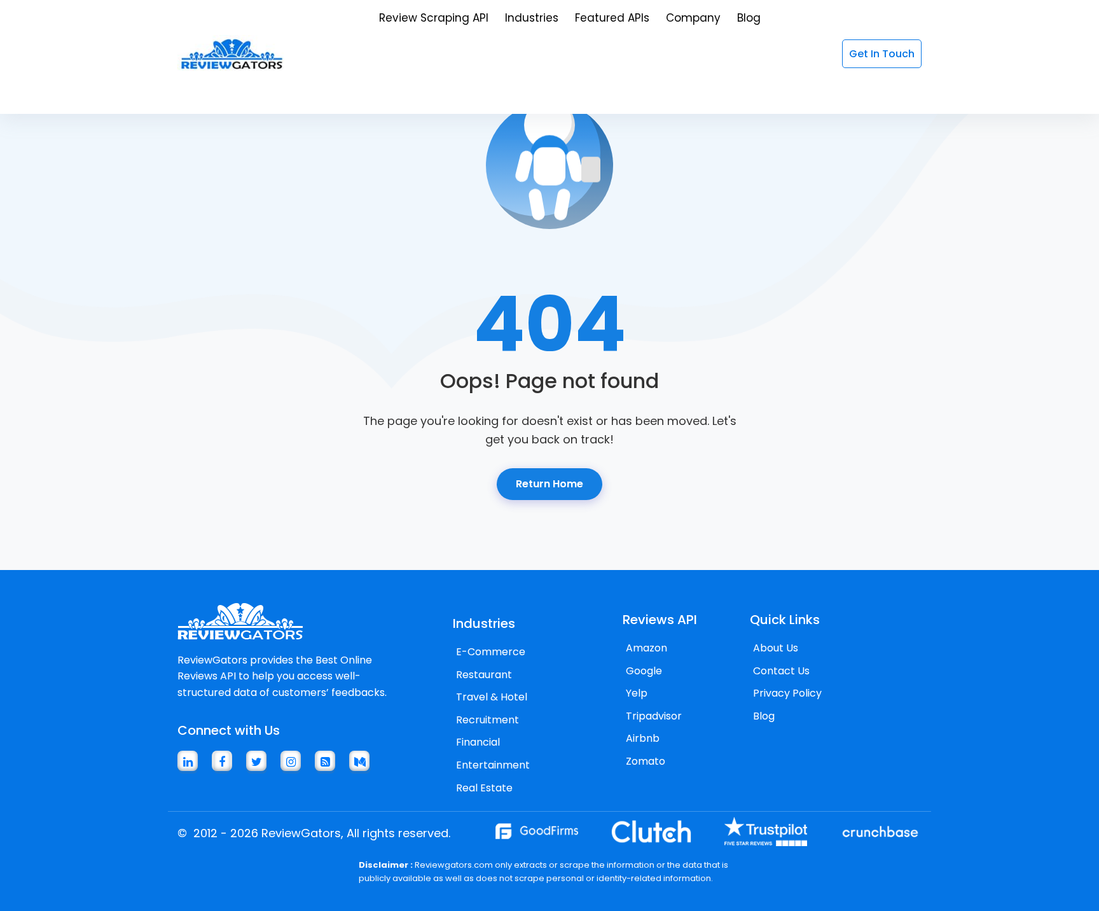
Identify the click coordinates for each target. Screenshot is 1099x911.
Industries (531, 17)
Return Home (549, 483)
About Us (775, 648)
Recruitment (487, 720)
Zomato (645, 761)
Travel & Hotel (491, 697)
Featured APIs (612, 17)
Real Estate (484, 788)
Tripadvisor (654, 716)
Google (644, 671)
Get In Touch (882, 53)
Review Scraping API (433, 17)
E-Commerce (490, 651)
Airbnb (643, 738)
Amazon (646, 648)
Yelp (636, 693)
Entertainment (493, 765)
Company (693, 17)
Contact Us (781, 671)
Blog (749, 17)
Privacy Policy (787, 693)
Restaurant (484, 674)
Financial (478, 742)
